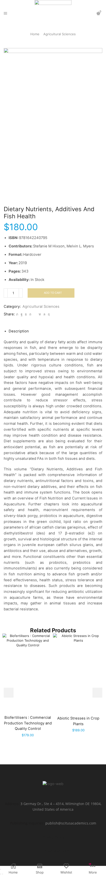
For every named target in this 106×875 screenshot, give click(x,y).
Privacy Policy (53, 837)
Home (34, 34)
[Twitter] (17, 314)
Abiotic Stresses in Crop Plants (78, 721)
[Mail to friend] (35, 314)
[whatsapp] (44, 314)
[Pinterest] (30, 314)
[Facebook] (21, 314)
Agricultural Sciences (59, 34)
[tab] (19, 331)
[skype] (48, 314)
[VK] (26, 314)
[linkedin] (39, 314)
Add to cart (53, 292)
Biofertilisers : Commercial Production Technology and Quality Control (28, 723)
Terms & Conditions (53, 850)
